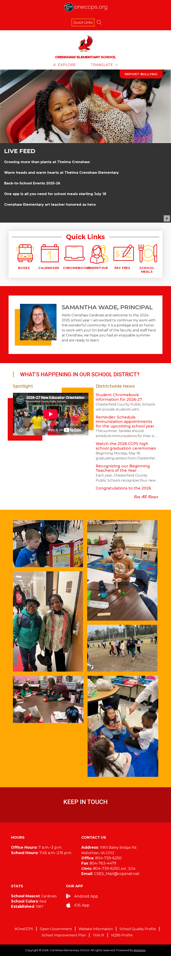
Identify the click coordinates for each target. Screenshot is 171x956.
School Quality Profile (137, 929)
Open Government (56, 929)
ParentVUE (98, 268)
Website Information (96, 929)
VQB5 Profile (122, 935)
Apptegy (140, 950)
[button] (167, 218)
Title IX (98, 935)
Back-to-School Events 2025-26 (32, 183)
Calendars (48, 268)
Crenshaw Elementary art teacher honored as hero (50, 205)
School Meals (147, 270)
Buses (24, 268)
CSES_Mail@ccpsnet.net (117, 873)
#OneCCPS (24, 929)
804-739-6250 (108, 858)
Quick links (83, 22)
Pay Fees (122, 268)
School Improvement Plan (64, 935)
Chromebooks (77, 268)
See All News (146, 496)
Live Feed (19, 151)
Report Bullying (141, 74)
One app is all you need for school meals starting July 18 (55, 194)
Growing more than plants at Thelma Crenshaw (47, 162)
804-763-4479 (103, 863)
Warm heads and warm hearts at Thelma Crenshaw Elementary (61, 173)
